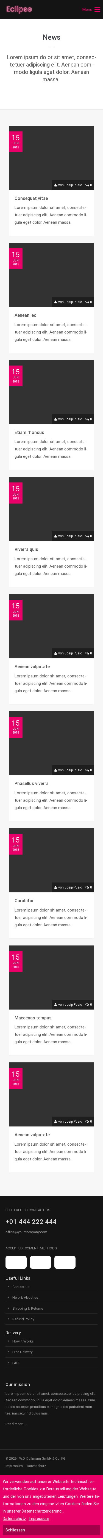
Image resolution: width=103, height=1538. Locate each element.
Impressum (14, 1466)
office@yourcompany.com (26, 1232)
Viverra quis (26, 549)
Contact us (20, 1287)
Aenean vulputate (32, 666)
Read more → (16, 1424)
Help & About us (25, 1297)
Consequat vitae (31, 198)
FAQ (15, 1363)
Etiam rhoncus (29, 432)
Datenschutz (36, 1466)
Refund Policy (23, 1319)
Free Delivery (22, 1352)
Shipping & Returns (27, 1308)
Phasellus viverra (32, 783)
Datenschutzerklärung (42, 1511)
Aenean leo (26, 315)
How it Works (23, 1341)
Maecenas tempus (33, 1017)
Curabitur (24, 900)
